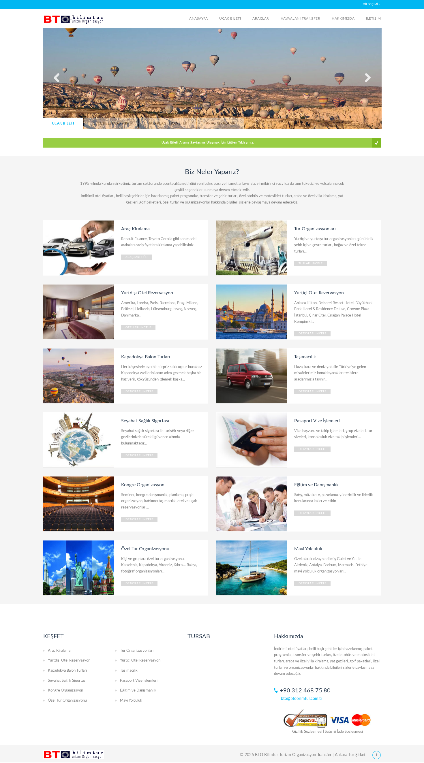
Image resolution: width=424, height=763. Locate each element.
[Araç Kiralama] (79, 247)
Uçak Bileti (230, 18)
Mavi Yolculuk (131, 700)
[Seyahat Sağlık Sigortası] (79, 439)
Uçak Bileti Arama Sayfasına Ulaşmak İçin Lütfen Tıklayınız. (208, 142)
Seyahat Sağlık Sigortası (67, 681)
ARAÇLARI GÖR (136, 257)
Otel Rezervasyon (111, 123)
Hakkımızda (343, 18)
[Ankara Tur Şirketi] (74, 19)
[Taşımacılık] (252, 375)
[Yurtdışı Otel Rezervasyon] (79, 311)
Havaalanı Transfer (300, 18)
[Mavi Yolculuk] (252, 567)
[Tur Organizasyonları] (252, 247)
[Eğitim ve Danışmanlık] (252, 503)
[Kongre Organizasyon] (79, 503)
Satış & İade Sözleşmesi (344, 732)
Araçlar (260, 18)
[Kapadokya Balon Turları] (79, 375)
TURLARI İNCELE (311, 263)
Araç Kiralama (220, 123)
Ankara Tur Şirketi (351, 755)
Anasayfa (198, 18)
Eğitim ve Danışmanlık (138, 690)
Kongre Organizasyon (65, 690)
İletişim (373, 18)
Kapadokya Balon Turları (67, 670)
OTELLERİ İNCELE (138, 327)
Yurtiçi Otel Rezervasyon (140, 660)
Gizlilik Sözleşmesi (307, 732)
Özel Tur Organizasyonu (67, 700)
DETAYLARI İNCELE (312, 333)
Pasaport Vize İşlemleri (138, 681)
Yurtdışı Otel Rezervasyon (69, 660)
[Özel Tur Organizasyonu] (79, 567)
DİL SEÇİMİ (370, 4)
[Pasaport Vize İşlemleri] (252, 439)
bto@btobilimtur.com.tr (301, 699)
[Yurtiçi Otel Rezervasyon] (252, 311)
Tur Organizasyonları (136, 651)
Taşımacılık (129, 670)
